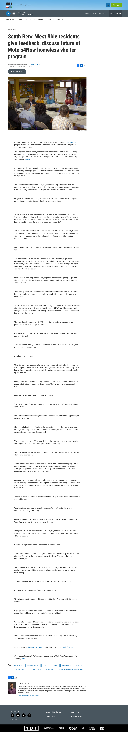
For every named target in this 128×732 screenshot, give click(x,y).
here (23, 659)
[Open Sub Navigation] (15, 19)
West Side (46, 665)
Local (56, 665)
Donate (117, 5)
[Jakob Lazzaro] (12, 688)
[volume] (13, 14)
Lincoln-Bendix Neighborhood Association (70, 669)
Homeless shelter (35, 669)
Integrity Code (75, 712)
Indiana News (12, 29)
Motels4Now (71, 142)
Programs (10, 19)
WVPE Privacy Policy (77, 716)
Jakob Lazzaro (35, 64)
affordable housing (19, 669)
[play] (8, 14)
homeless (79, 665)
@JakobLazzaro (68, 647)
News (20, 19)
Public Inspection (51, 716)
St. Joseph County (33, 665)
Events (40, 19)
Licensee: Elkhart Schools (53, 712)
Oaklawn (28, 159)
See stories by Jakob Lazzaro (29, 696)
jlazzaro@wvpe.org (34, 647)
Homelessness (66, 665)
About (59, 19)
